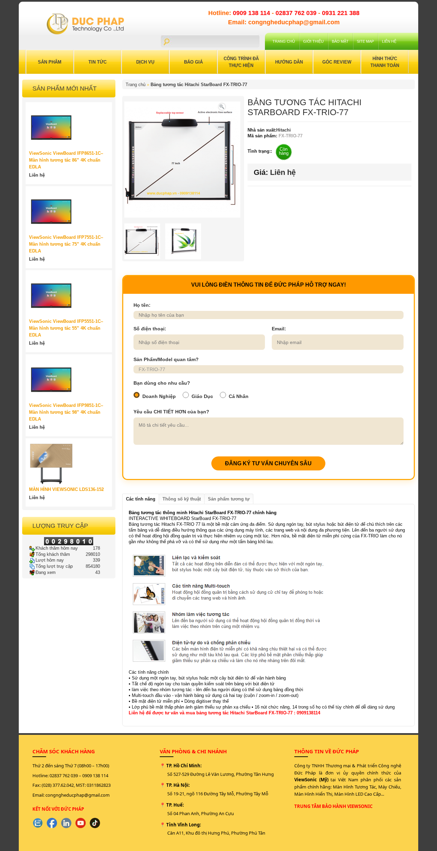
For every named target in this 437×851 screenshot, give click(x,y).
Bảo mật (340, 41)
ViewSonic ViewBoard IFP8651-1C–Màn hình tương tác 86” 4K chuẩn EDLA (66, 160)
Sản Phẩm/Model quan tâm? (166, 359)
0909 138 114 (252, 13)
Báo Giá (193, 62)
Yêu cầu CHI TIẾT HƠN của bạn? (171, 411)
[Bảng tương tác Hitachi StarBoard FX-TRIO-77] (222, 106)
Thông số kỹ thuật (182, 499)
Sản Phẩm (49, 62)
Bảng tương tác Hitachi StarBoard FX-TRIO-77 (199, 84)
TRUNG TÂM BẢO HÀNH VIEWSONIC (333, 806)
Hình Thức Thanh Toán (384, 62)
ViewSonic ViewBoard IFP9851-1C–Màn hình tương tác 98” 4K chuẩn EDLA (66, 412)
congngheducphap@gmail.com (77, 795)
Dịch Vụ (145, 62)
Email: (279, 328)
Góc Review (336, 62)
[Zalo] (37, 823)
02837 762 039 (297, 13)
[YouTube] (80, 823)
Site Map (365, 41)
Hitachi (283, 130)
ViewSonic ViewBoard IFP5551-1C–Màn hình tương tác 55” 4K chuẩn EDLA (66, 328)
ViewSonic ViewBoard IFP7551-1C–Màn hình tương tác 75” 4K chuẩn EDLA (66, 244)
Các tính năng (140, 499)
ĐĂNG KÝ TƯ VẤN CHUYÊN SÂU (268, 463)
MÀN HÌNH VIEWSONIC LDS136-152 (66, 489)
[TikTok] (95, 823)
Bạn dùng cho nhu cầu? (161, 383)
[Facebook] (52, 823)
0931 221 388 (341, 13)
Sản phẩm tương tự (229, 499)
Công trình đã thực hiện (241, 62)
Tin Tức (97, 62)
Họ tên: (142, 305)
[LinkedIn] (66, 823)
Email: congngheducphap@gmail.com (284, 22)
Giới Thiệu (313, 41)
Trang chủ (283, 41)
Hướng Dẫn (289, 62)
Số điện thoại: (149, 328)
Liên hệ (389, 41)
